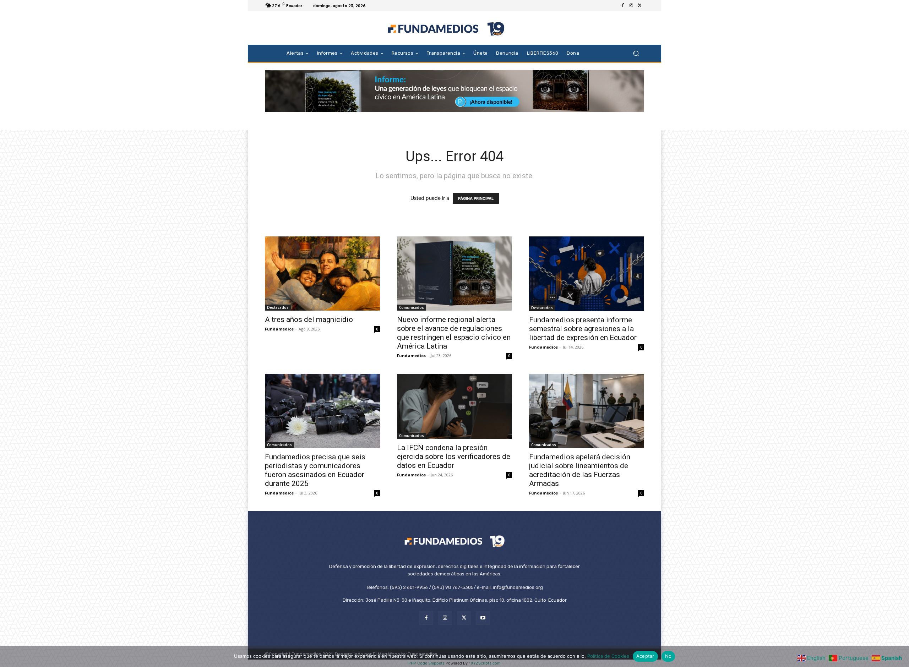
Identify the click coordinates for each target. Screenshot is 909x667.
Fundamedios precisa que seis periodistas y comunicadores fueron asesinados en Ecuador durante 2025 (315, 470)
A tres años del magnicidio (309, 319)
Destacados (278, 307)
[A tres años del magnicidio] (322, 273)
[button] (635, 53)
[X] (640, 5)
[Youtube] (483, 618)
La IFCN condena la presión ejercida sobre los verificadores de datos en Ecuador (453, 456)
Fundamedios (279, 329)
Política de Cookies (608, 656)
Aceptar (645, 656)
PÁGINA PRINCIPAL (476, 198)
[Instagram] (631, 5)
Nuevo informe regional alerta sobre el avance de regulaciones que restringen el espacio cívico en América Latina (454, 332)
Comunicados (411, 307)
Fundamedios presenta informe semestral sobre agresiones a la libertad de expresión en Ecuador (583, 329)
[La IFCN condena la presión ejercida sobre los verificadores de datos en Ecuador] (454, 406)
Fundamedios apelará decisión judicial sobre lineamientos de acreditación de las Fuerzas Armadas (579, 470)
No (668, 656)
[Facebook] (623, 5)
